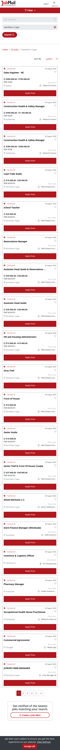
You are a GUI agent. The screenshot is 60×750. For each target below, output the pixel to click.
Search (8, 34)
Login (46, 3)
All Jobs (15, 49)
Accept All (29, 746)
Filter (30, 10)
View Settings (44, 742)
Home (5, 49)
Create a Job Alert (31, 715)
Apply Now (30, 93)
